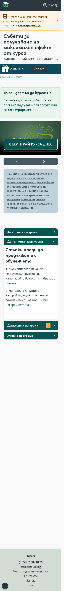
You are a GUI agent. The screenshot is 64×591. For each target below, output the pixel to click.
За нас (30, 581)
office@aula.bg (30, 567)
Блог (31, 585)
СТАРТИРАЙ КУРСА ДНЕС (30, 144)
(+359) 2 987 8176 (30, 562)
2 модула (21, 105)
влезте (45, 105)
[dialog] (5, 586)
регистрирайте (19, 110)
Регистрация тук (29, 25)
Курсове (9, 59)
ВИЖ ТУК (39, 68)
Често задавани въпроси (30, 571)
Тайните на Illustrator (37, 59)
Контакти (31, 576)
